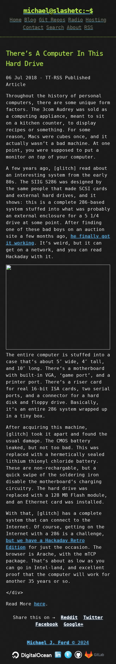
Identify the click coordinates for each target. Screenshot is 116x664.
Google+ (73, 624)
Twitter (93, 617)
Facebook (46, 624)
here (39, 604)
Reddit (69, 617)
